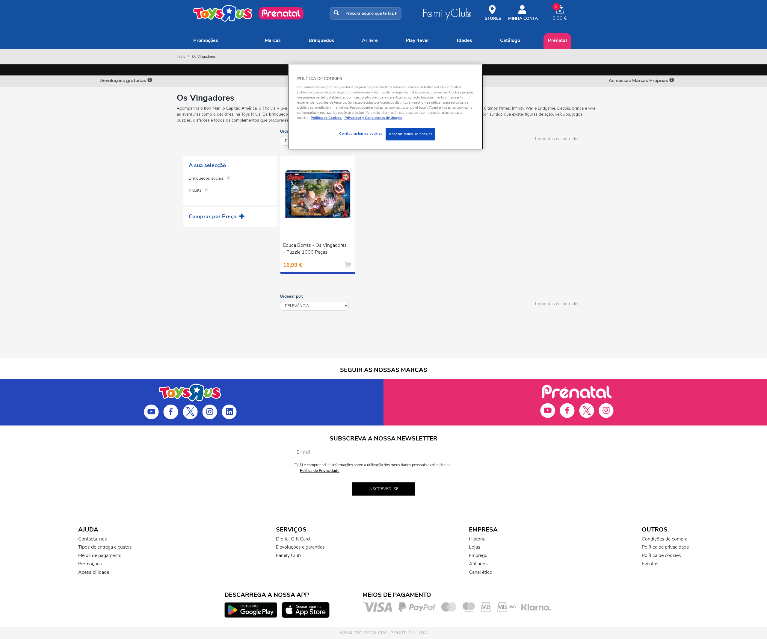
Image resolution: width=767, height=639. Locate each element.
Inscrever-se (383, 489)
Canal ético (480, 572)
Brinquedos (321, 40)
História (477, 539)
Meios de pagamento (100, 555)
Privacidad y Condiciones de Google (373, 117)
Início (181, 56)
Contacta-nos (92, 539)
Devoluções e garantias (300, 547)
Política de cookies (661, 555)
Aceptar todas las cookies (410, 133)
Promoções (205, 40)
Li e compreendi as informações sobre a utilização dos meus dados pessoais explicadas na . (375, 467)
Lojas (474, 547)
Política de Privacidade (319, 470)
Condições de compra (664, 539)
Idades (464, 40)
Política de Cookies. (326, 117)
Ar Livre (370, 40)
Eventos (650, 564)
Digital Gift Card (293, 539)
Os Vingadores (204, 56)
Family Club (288, 555)
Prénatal (557, 40)
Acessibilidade (93, 572)
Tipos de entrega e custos (105, 547)
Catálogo (510, 40)
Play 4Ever (417, 40)
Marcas (273, 40)
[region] (385, 107)
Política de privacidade (665, 547)
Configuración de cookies (360, 133)
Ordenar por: (291, 296)
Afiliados (478, 564)
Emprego (478, 555)
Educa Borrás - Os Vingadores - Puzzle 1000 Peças (315, 248)
